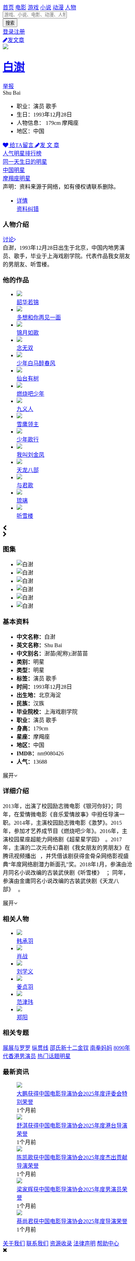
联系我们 (37, 1243)
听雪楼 (25, 516)
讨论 (8, 239)
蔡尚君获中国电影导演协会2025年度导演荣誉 (72, 1221)
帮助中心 (108, 1243)
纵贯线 (40, 1048)
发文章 (16, 40)
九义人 (25, 409)
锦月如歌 (28, 333)
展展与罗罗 (16, 1048)
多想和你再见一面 (39, 317)
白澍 (14, 67)
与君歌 (25, 485)
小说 (45, 7)
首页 (8, 7)
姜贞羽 (25, 987)
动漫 (58, 7)
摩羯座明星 (16, 178)
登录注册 (14, 32)
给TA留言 (21, 145)
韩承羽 (25, 941)
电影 (20, 7)
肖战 (22, 956)
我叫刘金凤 (30, 455)
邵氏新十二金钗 (69, 1048)
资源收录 (61, 1243)
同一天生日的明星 (25, 162)
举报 (8, 86)
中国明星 (14, 170)
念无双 (25, 348)
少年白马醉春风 (36, 363)
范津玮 (25, 1002)
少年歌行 (28, 440)
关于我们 (14, 1243)
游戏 (33, 7)
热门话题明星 (54, 1056)
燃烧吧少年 (30, 394)
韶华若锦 (28, 302)
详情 (22, 201)
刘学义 (25, 972)
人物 (70, 7)
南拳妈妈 (101, 1048)
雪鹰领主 (28, 424)
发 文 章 (49, 145)
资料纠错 (28, 209)
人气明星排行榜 (22, 153)
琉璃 (22, 501)
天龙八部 (28, 470)
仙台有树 (28, 378)
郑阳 (22, 1017)
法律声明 (84, 1243)
